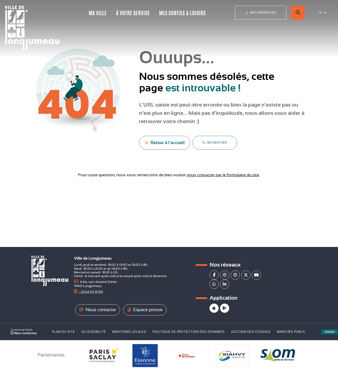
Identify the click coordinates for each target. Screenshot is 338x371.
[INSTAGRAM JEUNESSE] (235, 275)
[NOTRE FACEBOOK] (214, 275)
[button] (298, 13)
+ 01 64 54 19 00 (91, 291)
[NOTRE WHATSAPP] (214, 284)
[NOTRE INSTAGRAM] (224, 275)
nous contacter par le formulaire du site (223, 175)
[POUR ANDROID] (224, 308)
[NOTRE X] (245, 275)
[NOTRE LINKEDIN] (224, 284)
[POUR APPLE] (214, 308)
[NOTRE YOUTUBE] (256, 275)
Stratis (329, 331)
